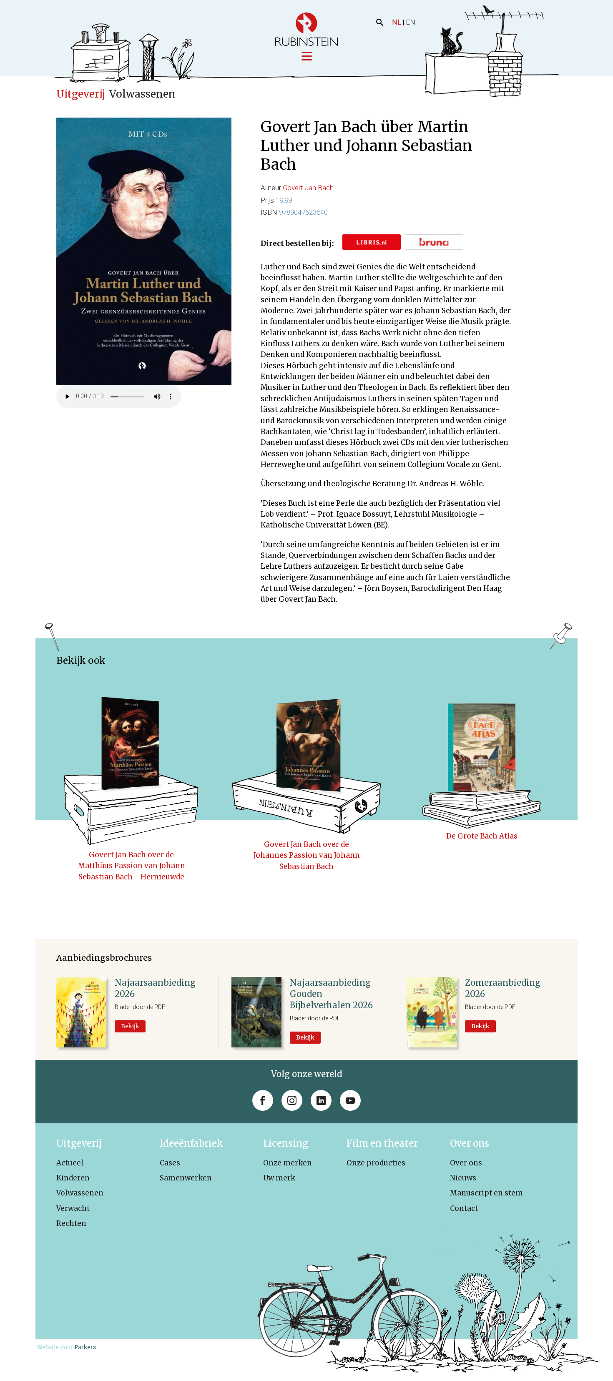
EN (410, 22)
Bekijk (130, 1026)
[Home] (306, 29)
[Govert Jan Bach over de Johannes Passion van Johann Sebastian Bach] (306, 754)
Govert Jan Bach (308, 187)
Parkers (85, 1347)
